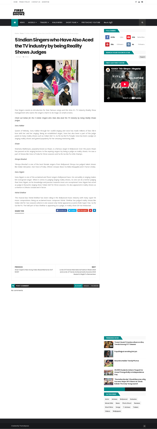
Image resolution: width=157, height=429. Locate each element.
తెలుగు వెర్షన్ (108, 22)
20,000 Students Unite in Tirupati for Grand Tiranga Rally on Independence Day (129, 372)
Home (15, 2)
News (22, 22)
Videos (107, 411)
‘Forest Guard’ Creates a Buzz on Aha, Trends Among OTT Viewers (129, 343)
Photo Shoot (127, 403)
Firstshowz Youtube (91, 22)
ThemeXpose (24, 426)
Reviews (137, 403)
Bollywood (123, 399)
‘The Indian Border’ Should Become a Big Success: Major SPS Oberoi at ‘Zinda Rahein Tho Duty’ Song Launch (130, 381)
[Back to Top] (144, 426)
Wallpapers (57, 22)
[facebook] (136, 2)
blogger (78, 286)
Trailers (43, 22)
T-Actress (126, 407)
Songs (118, 407)
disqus (86, 286)
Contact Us (36, 2)
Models (31, 22)
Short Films (71, 22)
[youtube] (139, 2)
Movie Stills (109, 403)
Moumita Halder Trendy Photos (126, 361)
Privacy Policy (24, 2)
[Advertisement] (104, 11)
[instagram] (142, 2)
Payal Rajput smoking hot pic (125, 351)
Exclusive (133, 399)
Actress (114, 399)
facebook (94, 286)
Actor (107, 399)
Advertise (45, 2)
